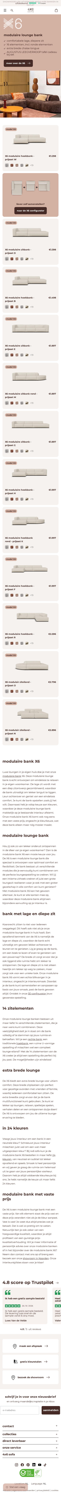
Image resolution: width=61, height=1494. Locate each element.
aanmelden (50, 1410)
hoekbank (22, 1043)
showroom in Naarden (36, 1258)
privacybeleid (43, 1490)
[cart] (58, 10)
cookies (54, 1490)
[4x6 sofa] (30, 10)
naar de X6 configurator (30, 210)
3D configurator (37, 993)
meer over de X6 (15, 63)
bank (18, 776)
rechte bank (35, 1039)
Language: (37, 1483)
